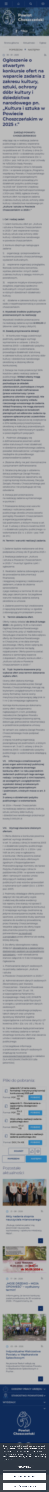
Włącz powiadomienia (24, 56)
